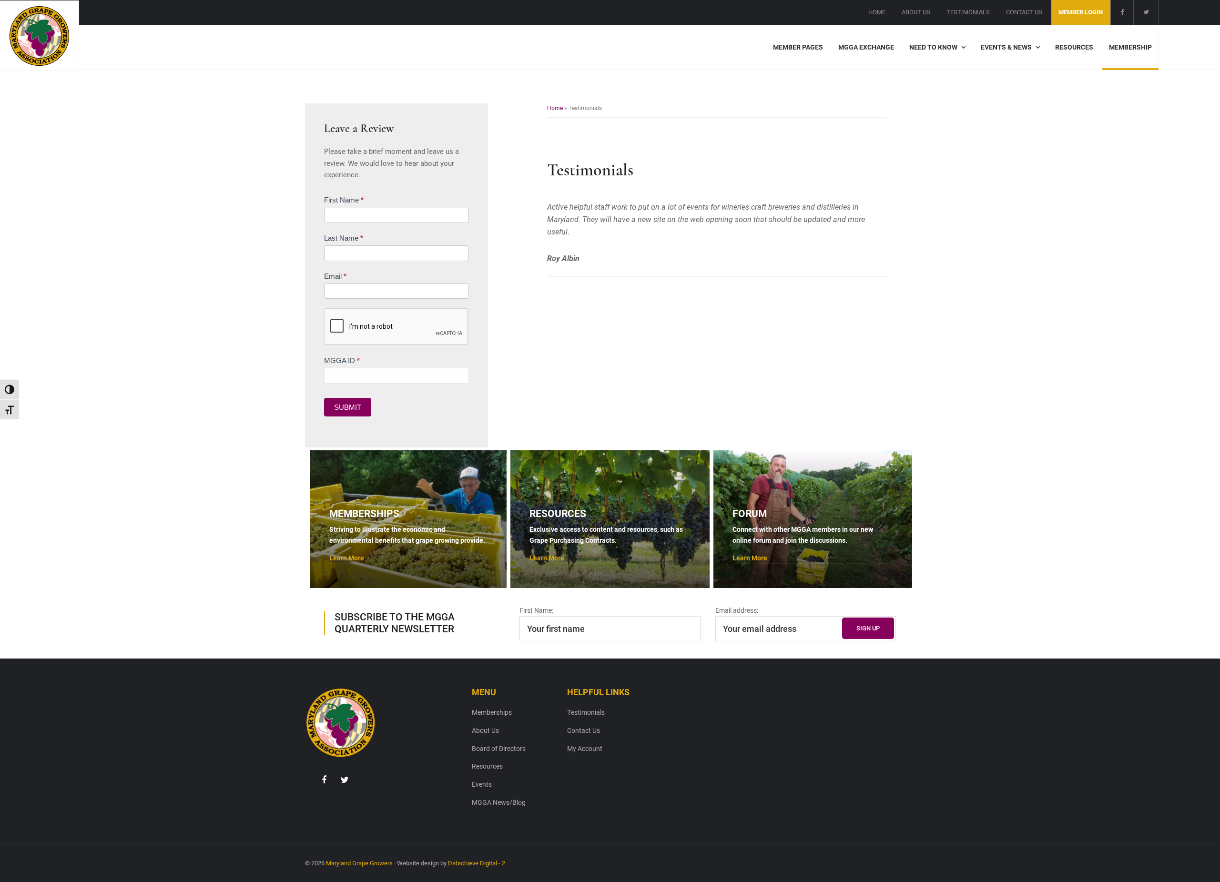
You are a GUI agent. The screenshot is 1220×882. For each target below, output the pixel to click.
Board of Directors (499, 748)
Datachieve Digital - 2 (476, 863)
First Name (344, 200)
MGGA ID (342, 360)
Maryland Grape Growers (359, 863)
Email (335, 276)
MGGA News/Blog (499, 802)
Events (482, 784)
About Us (485, 730)
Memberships (492, 712)
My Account (584, 748)
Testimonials (586, 712)
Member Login (1080, 12)
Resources (487, 765)
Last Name (343, 238)
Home (555, 108)
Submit (347, 407)
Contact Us (583, 730)
